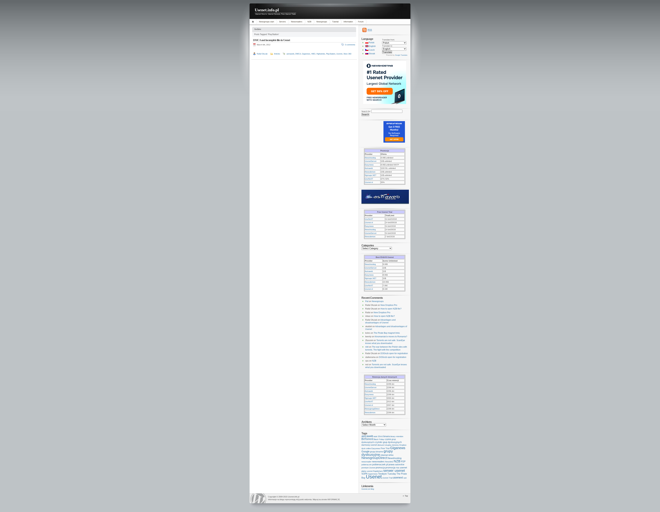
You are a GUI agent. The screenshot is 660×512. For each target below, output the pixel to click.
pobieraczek (366, 465)
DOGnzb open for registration (394, 353)
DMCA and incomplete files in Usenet (271, 40)
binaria (386, 436)
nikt (366, 347)
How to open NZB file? (391, 309)
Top (406, 496)
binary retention (396, 436)
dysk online (366, 448)
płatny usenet (367, 471)
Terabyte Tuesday (387, 473)
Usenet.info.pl (267, 10)
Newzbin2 (389, 462)
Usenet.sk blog (367, 489)
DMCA (298, 54)
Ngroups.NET (370, 175)
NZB (309, 22)
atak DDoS (378, 436)
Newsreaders (296, 22)
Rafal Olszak (262, 54)
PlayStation (330, 54)
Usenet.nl (369, 182)
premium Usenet (368, 468)
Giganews (306, 54)
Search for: (366, 111)
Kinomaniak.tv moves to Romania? (391, 336)
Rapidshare (378, 471)
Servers (282, 22)
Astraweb (369, 168)
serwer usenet (394, 470)
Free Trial (385, 448)
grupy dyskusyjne (377, 453)
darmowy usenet (369, 445)
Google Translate (401, 55)
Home (253, 21)
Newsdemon (370, 172)
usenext (398, 477)
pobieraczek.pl (380, 464)
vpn (405, 478)
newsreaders (378, 461)
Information (348, 22)
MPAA (390, 455)
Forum (361, 22)
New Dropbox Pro (389, 305)
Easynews (369, 165)
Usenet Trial (387, 478)
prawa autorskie (396, 464)
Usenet (339, 54)
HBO (313, 54)
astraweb (290, 54)
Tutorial (335, 22)
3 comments (350, 45)
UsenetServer (371, 161)
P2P (403, 461)
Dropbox (402, 445)
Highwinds (320, 54)
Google (365, 451)
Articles (277, 54)
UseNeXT (369, 179)
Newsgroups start (266, 22)
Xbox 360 (347, 54)
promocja (380, 467)
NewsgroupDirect (372, 409)
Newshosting (370, 158)
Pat (366, 301)
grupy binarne (376, 451)
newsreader (366, 462)
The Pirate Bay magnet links (387, 333)
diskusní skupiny (384, 445)
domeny (395, 445)
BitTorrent (367, 439)
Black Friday (379, 439)
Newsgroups (321, 22)
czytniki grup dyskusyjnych (388, 442)
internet (384, 455)
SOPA (364, 473)
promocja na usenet (396, 467)
